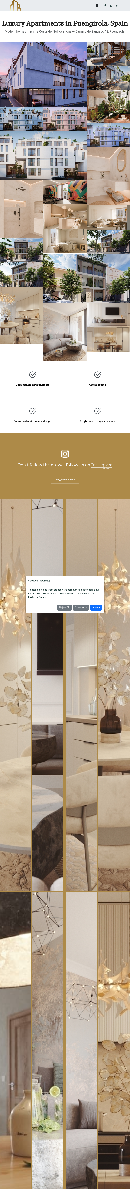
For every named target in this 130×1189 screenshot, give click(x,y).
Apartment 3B (22, 324)
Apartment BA (108, 323)
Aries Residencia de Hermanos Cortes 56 (108, 53)
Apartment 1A (108, 250)
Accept (96, 607)
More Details (39, 597)
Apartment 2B (22, 283)
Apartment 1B (22, 258)
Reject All (64, 607)
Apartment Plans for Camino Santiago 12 (108, 239)
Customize (81, 607)
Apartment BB (108, 348)
